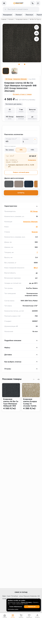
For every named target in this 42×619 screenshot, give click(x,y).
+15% (32, 150)
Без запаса (10, 150)
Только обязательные (15, 606)
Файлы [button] (7, 347)
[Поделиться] (36, 39)
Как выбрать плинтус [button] (12, 362)
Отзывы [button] (7, 369)
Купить (21, 193)
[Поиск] (5, 9)
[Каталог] (4, 3)
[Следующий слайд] (38, 379)
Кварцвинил (7, 14)
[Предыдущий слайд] (34, 379)
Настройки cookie (13, 609)
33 (37, 226)
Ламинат (19, 14)
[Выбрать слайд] (19, 64)
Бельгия (35, 232)
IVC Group (34, 211)
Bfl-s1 (36, 267)
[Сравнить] (36, 33)
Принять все (31, 606)
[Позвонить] (32, 3)
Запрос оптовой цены (21, 172)
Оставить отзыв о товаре (22, 94)
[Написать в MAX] (38, 3)
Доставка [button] (8, 355)
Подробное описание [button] (12, 340)
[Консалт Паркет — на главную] (18, 3)
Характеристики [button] (10, 206)
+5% (20, 150)
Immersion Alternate (30, 221)
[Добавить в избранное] (36, 27)
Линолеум (29, 14)
